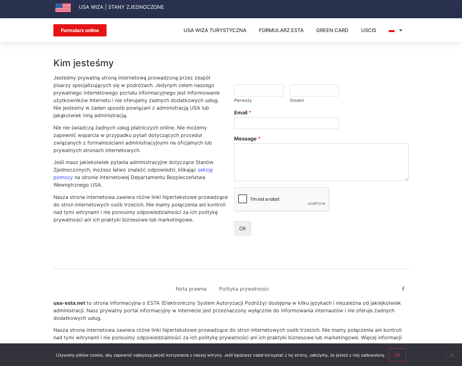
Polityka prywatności (244, 289)
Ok (397, 355)
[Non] (452, 354)
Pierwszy (243, 100)
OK (242, 228)
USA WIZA (91, 7)
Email (242, 112)
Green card (332, 30)
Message (247, 138)
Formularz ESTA (281, 30)
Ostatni (297, 100)
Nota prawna (191, 289)
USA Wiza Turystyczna (215, 30)
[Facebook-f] (403, 289)
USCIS (368, 30)
